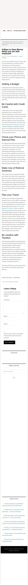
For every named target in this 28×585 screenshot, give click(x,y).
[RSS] (17, 358)
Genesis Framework (14, 550)
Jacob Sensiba (17, 517)
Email (6, 324)
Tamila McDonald (17, 505)
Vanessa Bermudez (19, 523)
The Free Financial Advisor (14, 35)
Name (6, 316)
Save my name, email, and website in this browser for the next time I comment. (13, 335)
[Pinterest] (13, 358)
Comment (7, 300)
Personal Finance (13, 281)
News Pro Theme (18, 548)
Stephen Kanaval (18, 529)
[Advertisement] (14, 14)
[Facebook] (10, 358)
